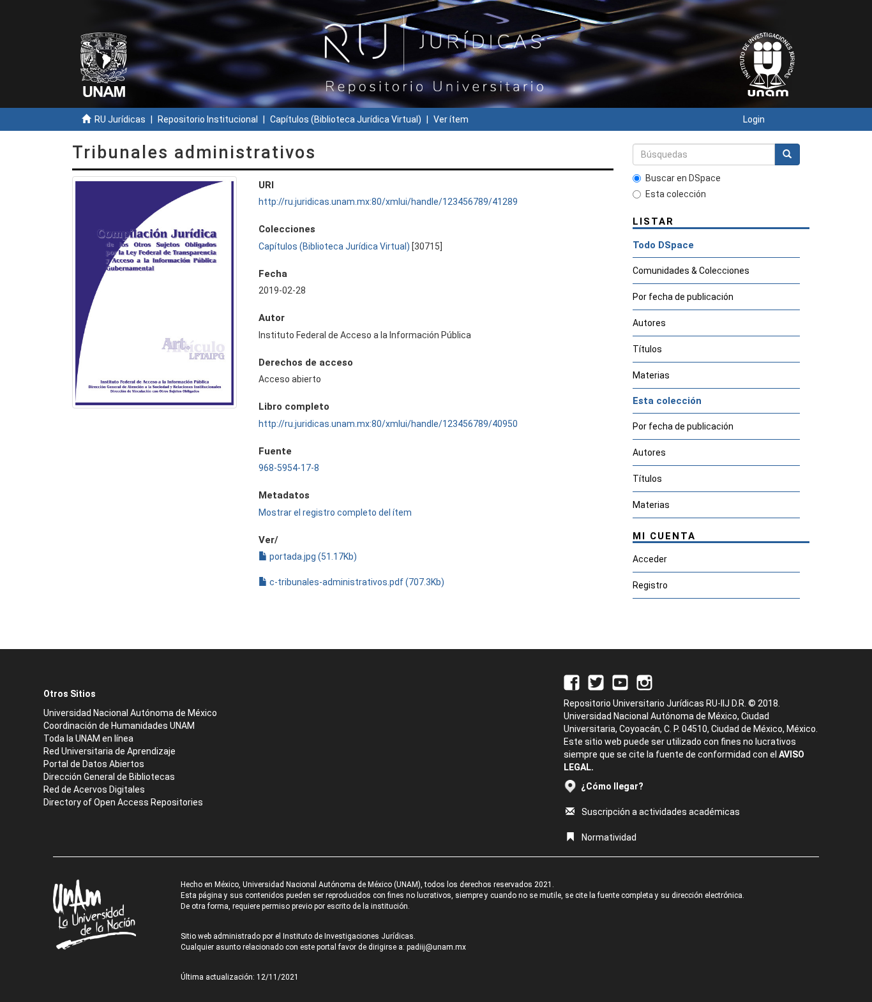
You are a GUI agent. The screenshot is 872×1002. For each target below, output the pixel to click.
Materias (651, 375)
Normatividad (609, 837)
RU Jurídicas (120, 119)
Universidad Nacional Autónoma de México (130, 713)
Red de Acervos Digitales (94, 789)
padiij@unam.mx (436, 947)
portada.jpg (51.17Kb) (312, 556)
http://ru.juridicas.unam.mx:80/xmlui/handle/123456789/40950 (388, 424)
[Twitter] (596, 682)
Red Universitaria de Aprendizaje (109, 751)
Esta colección (675, 194)
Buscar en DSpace (683, 178)
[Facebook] (572, 682)
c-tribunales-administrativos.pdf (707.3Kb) (355, 582)
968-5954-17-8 (289, 468)
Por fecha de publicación (683, 297)
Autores (649, 323)
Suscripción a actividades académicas (661, 812)
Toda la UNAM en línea (88, 738)
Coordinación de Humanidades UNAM (119, 726)
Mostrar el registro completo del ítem (335, 512)
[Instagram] (644, 682)
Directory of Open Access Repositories (123, 802)
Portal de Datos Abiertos (93, 764)
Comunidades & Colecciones (691, 270)
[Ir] (787, 154)
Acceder (650, 559)
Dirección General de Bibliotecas (109, 777)
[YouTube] (620, 682)
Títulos (647, 349)
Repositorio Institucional (208, 119)
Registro (650, 585)
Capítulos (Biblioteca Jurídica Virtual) (345, 119)
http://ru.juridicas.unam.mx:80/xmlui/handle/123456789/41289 (388, 202)
